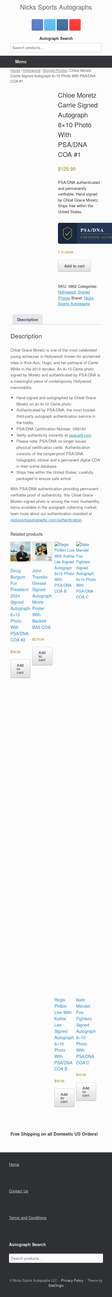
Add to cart (74, 266)
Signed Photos (55, 70)
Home (15, 70)
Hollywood (31, 70)
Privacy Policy (72, 1280)
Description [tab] (27, 319)
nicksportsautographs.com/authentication (46, 520)
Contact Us (18, 1191)
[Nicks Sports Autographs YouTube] (75, 25)
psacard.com (80, 435)
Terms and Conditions (28, 1217)
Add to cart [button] (20, 668)
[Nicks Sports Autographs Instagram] (62, 25)
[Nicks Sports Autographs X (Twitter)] (50, 25)
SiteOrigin (56, 1285)
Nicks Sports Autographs (76, 301)
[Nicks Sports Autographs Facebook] (37, 25)
